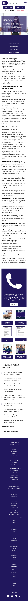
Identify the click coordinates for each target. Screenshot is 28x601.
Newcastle (14, 533)
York (14, 574)
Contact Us (14, 304)
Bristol (14, 527)
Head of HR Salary (14, 473)
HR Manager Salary (14, 475)
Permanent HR (14, 451)
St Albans (14, 548)
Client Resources (14, 46)
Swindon (14, 569)
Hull (14, 587)
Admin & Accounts (14, 546)
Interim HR (14, 453)
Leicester (14, 590)
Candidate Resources (14, 43)
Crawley (14, 522)
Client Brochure (14, 49)
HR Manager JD (14, 499)
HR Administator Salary (14, 486)
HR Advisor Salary (14, 479)
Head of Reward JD (14, 512)
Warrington (14, 592)
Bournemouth (14, 581)
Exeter (14, 576)
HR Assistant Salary (14, 481)
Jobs (14, 40)
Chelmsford (14, 566)
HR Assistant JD (14, 505)
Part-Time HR (14, 456)
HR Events (14, 458)
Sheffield (14, 550)
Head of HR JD (14, 496)
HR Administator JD (14, 507)
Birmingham (14, 529)
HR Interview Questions (14, 460)
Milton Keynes (14, 543)
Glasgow (14, 557)
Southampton (14, 578)
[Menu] (25, 3)
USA (18, 10)
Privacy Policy (14, 464)
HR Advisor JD (14, 503)
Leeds (14, 531)
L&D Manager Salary (14, 484)
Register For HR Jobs (14, 444)
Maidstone (14, 553)
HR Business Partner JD (14, 514)
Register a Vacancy (14, 447)
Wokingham (14, 555)
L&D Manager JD (14, 510)
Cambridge (14, 525)
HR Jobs (14, 449)
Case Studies (14, 462)
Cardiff (14, 562)
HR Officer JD (14, 501)
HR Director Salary (14, 470)
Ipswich (14, 564)
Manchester (14, 536)
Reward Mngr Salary (14, 37)
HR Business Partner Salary (14, 488)
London (14, 520)
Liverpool (14, 559)
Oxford (14, 583)
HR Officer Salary (14, 477)
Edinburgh (14, 538)
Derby (14, 585)
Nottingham (14, 540)
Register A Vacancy (14, 52)
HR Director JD (14, 494)
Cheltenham (14, 572)
